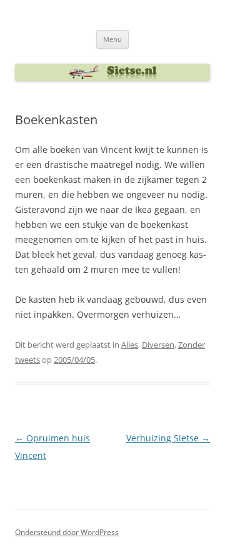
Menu (112, 39)
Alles (129, 344)
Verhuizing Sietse (168, 438)
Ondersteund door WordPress (67, 532)
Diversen (158, 344)
